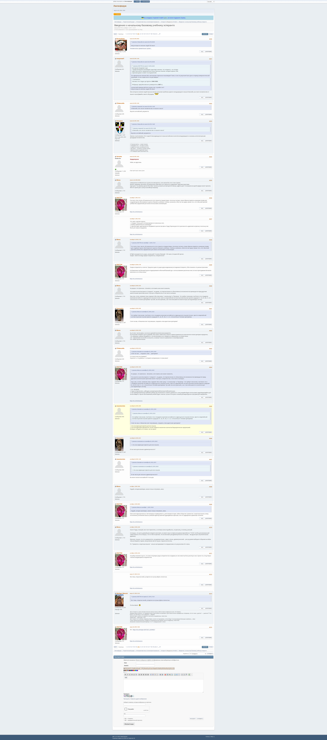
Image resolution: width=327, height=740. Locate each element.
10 (136, 34)
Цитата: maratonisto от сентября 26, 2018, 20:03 (144, 441)
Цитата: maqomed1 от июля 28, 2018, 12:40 (143, 106)
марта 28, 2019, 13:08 (135, 627)
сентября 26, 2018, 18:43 (135, 367)
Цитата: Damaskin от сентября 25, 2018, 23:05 (144, 351)
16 (147, 34)
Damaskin (119, 308)
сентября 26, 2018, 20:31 (135, 438)
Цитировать (208, 51)
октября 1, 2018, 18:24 (135, 486)
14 (144, 34)
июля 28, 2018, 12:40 (134, 58)
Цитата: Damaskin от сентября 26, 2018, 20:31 (144, 462)
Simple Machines (123, 736)
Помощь (208, 736)
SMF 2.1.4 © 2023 (116, 736)
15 (146, 34)
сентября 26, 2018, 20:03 (135, 406)
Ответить (205, 34)
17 (149, 34)
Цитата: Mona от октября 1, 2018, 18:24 (142, 507)
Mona (118, 180)
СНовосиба (120, 103)
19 (153, 34)
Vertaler (175, 22)
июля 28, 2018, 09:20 (134, 38)
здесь (165, 18)
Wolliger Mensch (122, 593)
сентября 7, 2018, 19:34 (135, 218)
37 (159, 34)
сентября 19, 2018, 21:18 (135, 239)
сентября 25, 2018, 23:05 (135, 308)
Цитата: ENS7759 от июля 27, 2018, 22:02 (144, 66)
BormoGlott (120, 39)
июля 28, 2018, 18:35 (134, 156)
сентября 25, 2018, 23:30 (135, 330)
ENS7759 (119, 198)
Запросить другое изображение (139, 699)
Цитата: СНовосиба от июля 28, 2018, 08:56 (143, 42)
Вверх (115, 647)
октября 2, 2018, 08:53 (135, 504)
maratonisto (120, 406)
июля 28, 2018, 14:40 (134, 103)
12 (140, 34)
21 (156, 34)
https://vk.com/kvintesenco (136, 212)
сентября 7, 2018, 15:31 (135, 197)
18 (151, 34)
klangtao (119, 121)
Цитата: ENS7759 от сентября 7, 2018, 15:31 (143, 243)
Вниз (115, 34)
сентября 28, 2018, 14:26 (135, 459)
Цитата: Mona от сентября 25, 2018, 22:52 (143, 311)
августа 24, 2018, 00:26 (135, 180)
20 (155, 34)
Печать (211, 34)
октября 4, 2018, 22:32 (135, 553)
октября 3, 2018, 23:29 (135, 527)
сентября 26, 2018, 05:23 (135, 348)
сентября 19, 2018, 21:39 (135, 264)
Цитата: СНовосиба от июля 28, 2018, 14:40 (143, 124)
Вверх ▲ (213, 736)
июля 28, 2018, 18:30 (134, 120)
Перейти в (185, 653)
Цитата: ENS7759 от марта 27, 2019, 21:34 (143, 596)
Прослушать (127, 699)
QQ (202, 51)
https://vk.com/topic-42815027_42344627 (144, 629)
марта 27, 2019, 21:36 (135, 593)
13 (142, 34)
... (158, 34)
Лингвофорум (119, 6)
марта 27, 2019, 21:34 (135, 574)
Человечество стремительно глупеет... (141, 48)
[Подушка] (115, 611)
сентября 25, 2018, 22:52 (135, 285)
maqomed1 (120, 59)
